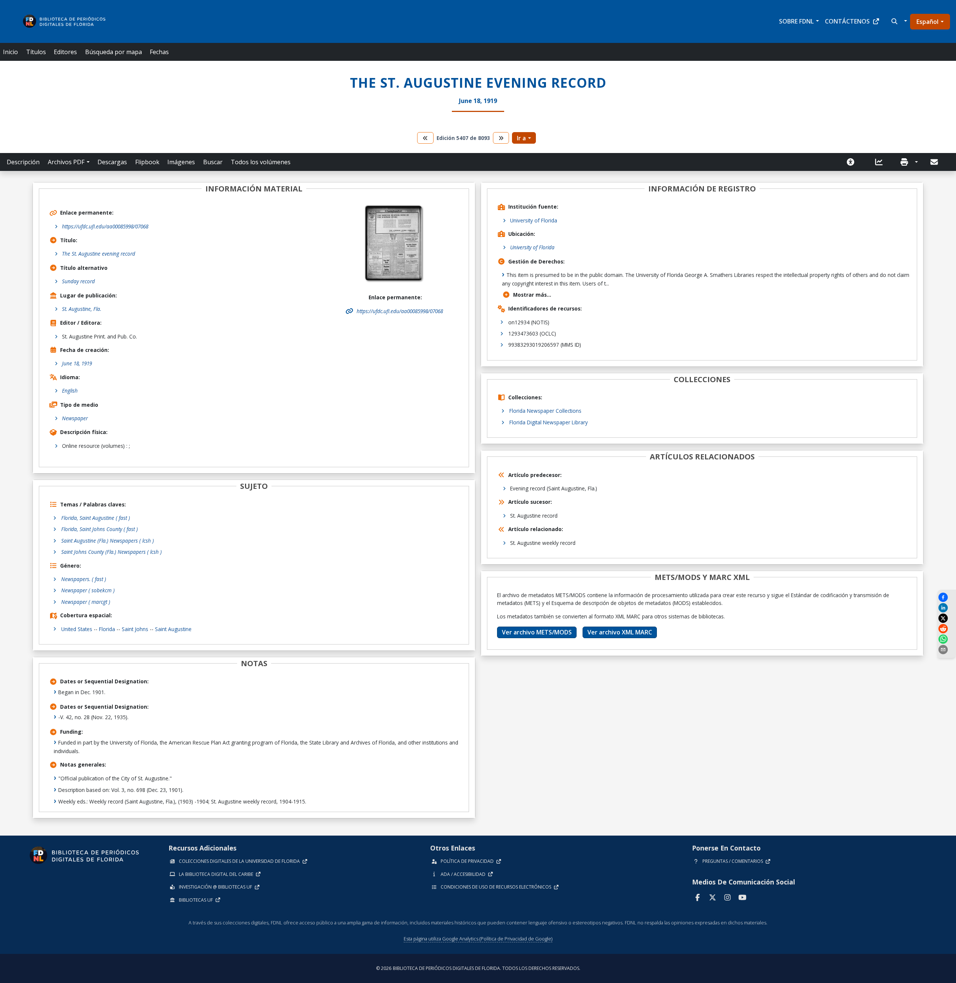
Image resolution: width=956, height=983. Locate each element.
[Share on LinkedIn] (946, 607)
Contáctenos (847, 21)
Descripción (23, 162)
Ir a (521, 138)
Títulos (36, 52)
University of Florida (533, 220)
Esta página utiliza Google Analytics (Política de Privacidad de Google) (478, 938)
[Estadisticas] (881, 162)
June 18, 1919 (77, 363)
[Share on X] (946, 618)
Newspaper (75, 418)
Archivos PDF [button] (66, 162)
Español (927, 22)
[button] (898, 21)
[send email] (946, 649)
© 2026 (478, 968)
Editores (65, 52)
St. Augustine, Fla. (81, 308)
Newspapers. (83, 579)
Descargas (112, 162)
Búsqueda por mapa (113, 52)
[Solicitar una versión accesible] (853, 162)
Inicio (10, 52)
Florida (107, 629)
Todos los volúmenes (261, 162)
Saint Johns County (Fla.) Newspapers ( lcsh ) (111, 551)
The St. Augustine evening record (98, 253)
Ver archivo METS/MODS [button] (537, 632)
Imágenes (181, 162)
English (70, 390)
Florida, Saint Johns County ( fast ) (99, 529)
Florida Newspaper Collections (545, 410)
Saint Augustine (173, 629)
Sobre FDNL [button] (796, 21)
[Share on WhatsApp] (946, 639)
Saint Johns (135, 629)
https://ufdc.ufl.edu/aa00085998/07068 (105, 226)
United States (76, 629)
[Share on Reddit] (946, 628)
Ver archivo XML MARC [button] (619, 632)
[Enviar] (935, 161)
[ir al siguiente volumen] (501, 138)
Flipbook (147, 162)
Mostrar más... (532, 294)
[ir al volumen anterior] (425, 138)
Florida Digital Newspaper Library (548, 422)
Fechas (159, 52)
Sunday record (78, 281)
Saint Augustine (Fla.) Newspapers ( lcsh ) (107, 540)
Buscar (213, 162)
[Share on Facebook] (946, 597)
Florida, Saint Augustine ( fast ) (95, 517)
